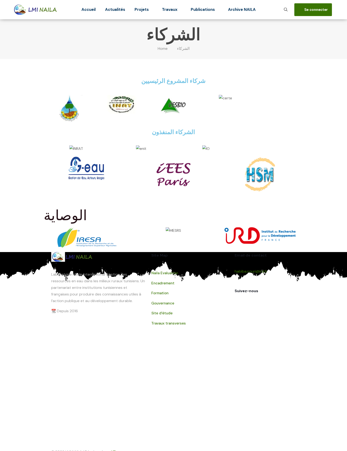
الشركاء (183, 48)
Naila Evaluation (164, 273)
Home (163, 48)
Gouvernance (162, 303)
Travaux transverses (168, 323)
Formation (160, 293)
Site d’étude (162, 313)
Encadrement (162, 283)
